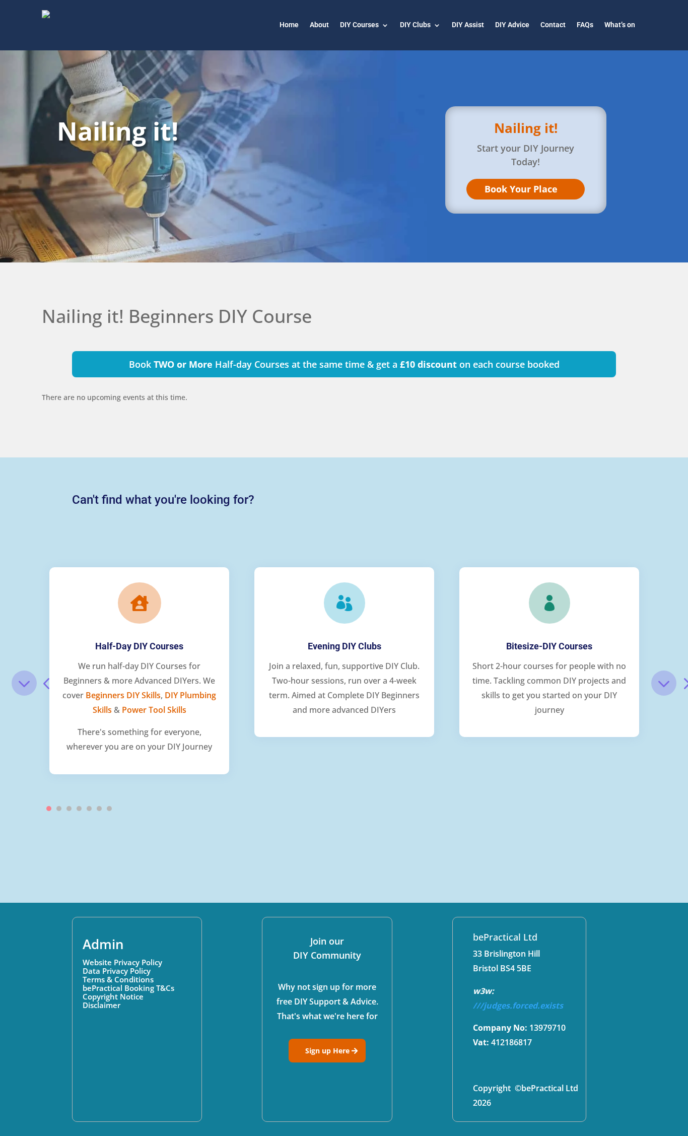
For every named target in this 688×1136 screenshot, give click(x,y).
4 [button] (79, 808)
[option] (139, 670)
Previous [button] (24, 683)
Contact (553, 25)
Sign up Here (327, 1050)
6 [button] (99, 808)
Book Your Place (521, 189)
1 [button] (48, 808)
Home (289, 25)
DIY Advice (512, 25)
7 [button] (109, 808)
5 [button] (89, 808)
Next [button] (663, 683)
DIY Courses (359, 25)
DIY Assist (468, 25)
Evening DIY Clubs (344, 646)
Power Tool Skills (154, 709)
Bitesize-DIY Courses (549, 646)
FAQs (585, 25)
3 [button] (69, 808)
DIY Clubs (415, 25)
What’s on (619, 25)
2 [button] (58, 808)
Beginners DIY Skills (123, 695)
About (319, 25)
